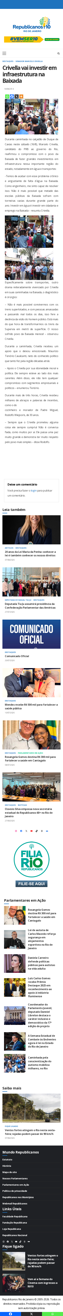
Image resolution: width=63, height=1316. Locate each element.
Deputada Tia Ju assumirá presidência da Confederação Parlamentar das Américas (31, 581)
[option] (31, 1119)
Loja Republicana (11, 1228)
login (34, 490)
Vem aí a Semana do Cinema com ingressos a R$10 (13, 1283)
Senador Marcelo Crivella (29, 61)
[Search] (59, 53)
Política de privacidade (14, 1190)
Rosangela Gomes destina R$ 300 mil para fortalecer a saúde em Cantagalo (31, 734)
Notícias (22, 805)
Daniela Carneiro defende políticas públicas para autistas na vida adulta (15, 963)
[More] (21, 96)
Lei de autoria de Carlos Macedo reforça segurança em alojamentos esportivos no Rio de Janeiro (15, 939)
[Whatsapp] (7, 96)
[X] (17, 96)
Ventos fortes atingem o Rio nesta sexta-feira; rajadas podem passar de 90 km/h (31, 1108)
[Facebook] (12, 96)
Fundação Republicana (14, 1222)
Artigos (9, 548)
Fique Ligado (11, 1126)
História (6, 1165)
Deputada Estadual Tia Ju (18, 600)
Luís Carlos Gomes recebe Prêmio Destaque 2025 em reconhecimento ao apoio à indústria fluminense (15, 987)
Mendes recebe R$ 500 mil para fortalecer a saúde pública (31, 682)
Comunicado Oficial (31, 634)
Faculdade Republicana (14, 1216)
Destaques (8, 61)
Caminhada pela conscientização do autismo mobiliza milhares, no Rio (15, 1063)
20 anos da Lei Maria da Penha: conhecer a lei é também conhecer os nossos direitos (31, 529)
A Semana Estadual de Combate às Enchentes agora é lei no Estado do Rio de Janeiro (15, 1041)
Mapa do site (9, 1172)
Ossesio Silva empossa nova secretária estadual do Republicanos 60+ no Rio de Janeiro (31, 787)
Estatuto (7, 1159)
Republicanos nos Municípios (18, 1197)
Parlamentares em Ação (30, 753)
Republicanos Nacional (14, 1235)
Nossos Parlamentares (14, 1178)
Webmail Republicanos (14, 1203)
